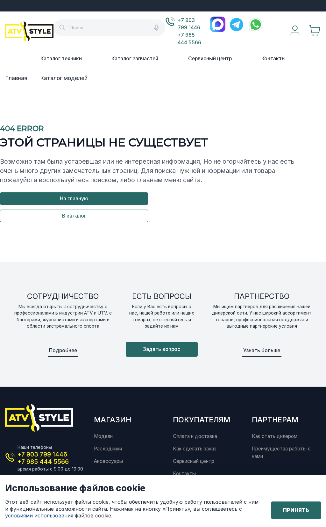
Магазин (112, 419)
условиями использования (39, 515)
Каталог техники (61, 59)
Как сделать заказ (194, 449)
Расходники (108, 449)
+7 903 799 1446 (189, 24)
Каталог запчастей (134, 59)
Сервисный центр (210, 59)
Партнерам (275, 419)
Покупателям (201, 419)
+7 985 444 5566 (189, 38)
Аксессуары (108, 461)
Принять (296, 510)
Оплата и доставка (195, 436)
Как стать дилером (274, 436)
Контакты (273, 59)
